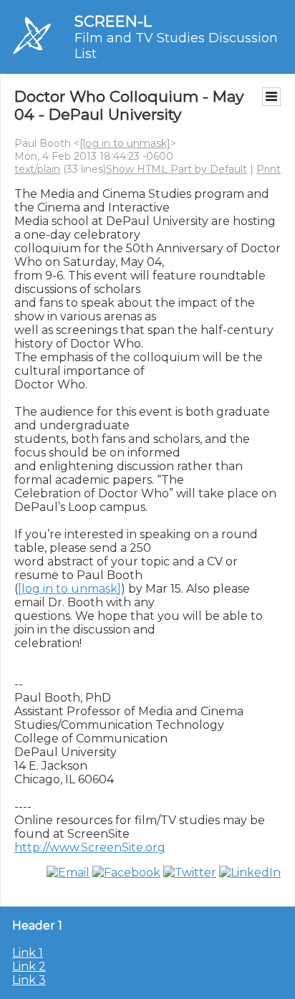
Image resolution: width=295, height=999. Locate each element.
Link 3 (29, 980)
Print (268, 169)
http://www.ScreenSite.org (89, 847)
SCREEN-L (113, 21)
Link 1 (27, 953)
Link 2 (29, 966)
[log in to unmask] (124, 143)
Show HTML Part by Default (176, 169)
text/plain (37, 169)
